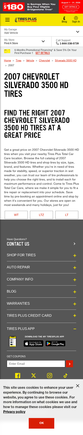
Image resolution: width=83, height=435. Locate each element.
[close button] (78, 386)
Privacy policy (14, 412)
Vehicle (30, 60)
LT (66, 215)
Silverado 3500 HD (65, 60)
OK (41, 423)
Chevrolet (44, 60)
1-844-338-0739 (69, 43)
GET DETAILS (43, 53)
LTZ (41, 215)
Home (7, 60)
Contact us (18, 244)
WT (16, 215)
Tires (18, 60)
